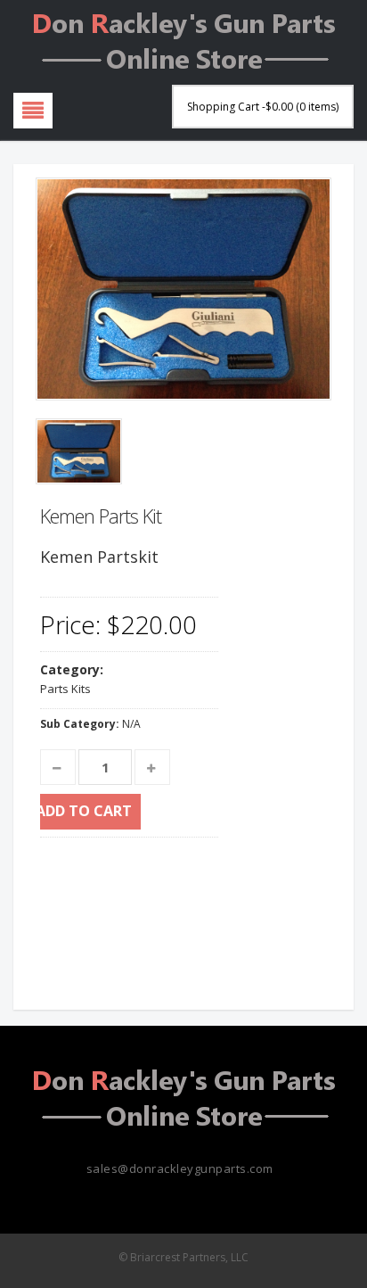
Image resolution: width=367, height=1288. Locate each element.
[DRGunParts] (183, 38)
